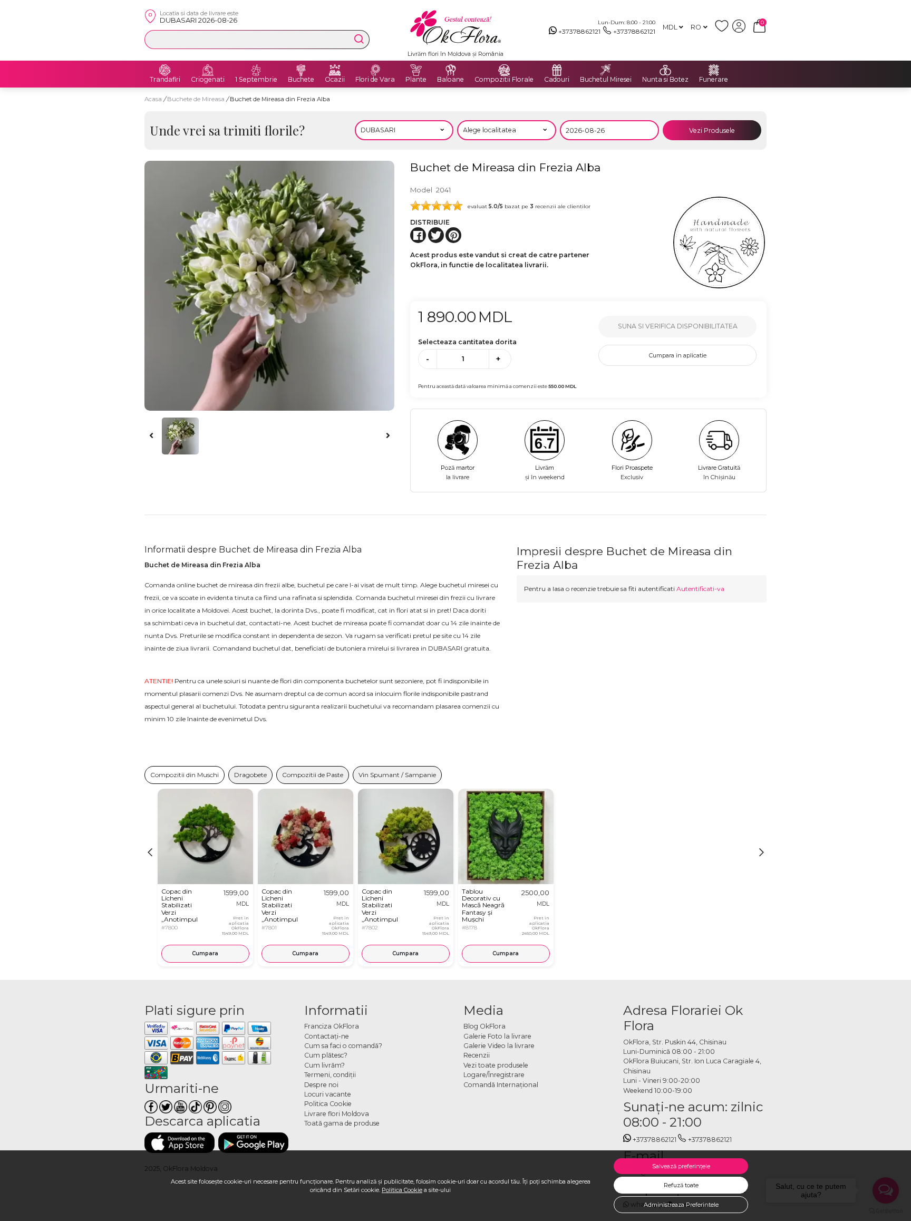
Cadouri (556, 79)
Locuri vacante (327, 1094)
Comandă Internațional (500, 1085)
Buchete (301, 79)
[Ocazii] (335, 70)
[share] (418, 235)
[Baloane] (451, 70)
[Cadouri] (557, 70)
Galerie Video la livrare (499, 1046)
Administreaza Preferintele (681, 1204)
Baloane (450, 79)
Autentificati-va (700, 589)
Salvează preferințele (681, 1166)
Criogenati (208, 79)
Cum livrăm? (324, 1065)
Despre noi (321, 1085)
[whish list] (723, 30)
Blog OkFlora (484, 1026)
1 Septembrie (256, 79)
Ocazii (335, 79)
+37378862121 (579, 31)
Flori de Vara (375, 79)
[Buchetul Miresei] (606, 70)
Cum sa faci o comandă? (343, 1046)
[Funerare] (714, 70)
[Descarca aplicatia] (179, 1142)
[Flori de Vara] (375, 70)
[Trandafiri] (165, 70)
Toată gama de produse (342, 1123)
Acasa (153, 99)
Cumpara (205, 953)
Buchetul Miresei (606, 79)
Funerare (713, 79)
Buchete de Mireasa (196, 99)
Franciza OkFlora (331, 1026)
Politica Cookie (402, 1190)
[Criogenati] (208, 70)
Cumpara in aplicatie (677, 355)
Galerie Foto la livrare (497, 1036)
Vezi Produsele (712, 130)
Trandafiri (165, 79)
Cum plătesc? (325, 1055)
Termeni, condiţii (330, 1075)
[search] (359, 39)
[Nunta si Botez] (665, 70)
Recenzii (476, 1055)
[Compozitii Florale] (504, 70)
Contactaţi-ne (326, 1036)
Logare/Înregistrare (494, 1075)
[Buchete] (301, 70)
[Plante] (416, 70)
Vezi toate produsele (495, 1065)
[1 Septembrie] (256, 70)
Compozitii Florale (504, 79)
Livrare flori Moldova (336, 1114)
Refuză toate (681, 1185)
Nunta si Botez (665, 79)
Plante (416, 79)
